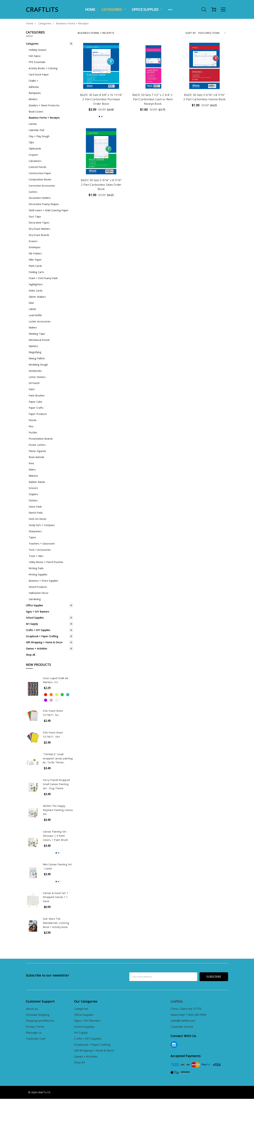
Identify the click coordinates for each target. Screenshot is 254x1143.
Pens (31, 463)
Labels (32, 309)
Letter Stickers (37, 377)
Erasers (33, 241)
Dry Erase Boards (39, 235)
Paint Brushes (37, 395)
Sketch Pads (36, 512)
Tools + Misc (36, 556)
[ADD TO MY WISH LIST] (118, 60)
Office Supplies (145, 9)
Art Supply (32, 623)
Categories (112, 9)
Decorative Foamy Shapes (44, 204)
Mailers (33, 327)
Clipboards (35, 148)
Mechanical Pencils (39, 340)
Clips (31, 142)
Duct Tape (35, 216)
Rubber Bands (37, 482)
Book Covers (36, 111)
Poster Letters (37, 444)
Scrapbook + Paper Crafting (42, 636)
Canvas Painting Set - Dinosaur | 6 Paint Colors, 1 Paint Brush (55, 836)
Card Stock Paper (39, 74)
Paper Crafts (36, 407)
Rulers (32, 469)
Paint (32, 389)
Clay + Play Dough (39, 136)
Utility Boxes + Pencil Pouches (46, 562)
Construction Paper (40, 173)
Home (90, 9)
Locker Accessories (40, 321)
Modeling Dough (38, 364)
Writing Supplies (38, 574)
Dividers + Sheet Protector (44, 105)
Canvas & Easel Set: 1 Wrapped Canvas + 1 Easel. (55, 897)
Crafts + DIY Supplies (38, 630)
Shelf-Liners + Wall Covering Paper (48, 210)
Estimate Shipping (37, 1015)
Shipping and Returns (40, 1021)
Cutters (33, 191)
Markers (33, 346)
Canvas (33, 123)
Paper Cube (35, 401)
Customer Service (182, 1027)
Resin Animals (36, 457)
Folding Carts (36, 272)
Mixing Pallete (37, 358)
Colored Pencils (37, 167)
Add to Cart (101, 81)
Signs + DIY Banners (37, 611)
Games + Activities (36, 648)
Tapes (32, 537)
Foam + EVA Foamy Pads (43, 278)
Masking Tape (37, 333)
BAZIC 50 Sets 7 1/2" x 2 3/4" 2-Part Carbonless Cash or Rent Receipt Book (152, 99)
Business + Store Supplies (43, 580)
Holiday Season (37, 49)
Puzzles (33, 432)
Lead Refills (35, 315)
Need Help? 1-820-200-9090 (188, 1015)
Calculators (35, 161)
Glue (31, 302)
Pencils (32, 420)
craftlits (177, 1001)
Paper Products (38, 414)
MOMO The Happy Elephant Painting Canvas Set (58, 810)
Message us (33, 1032)
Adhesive (34, 87)
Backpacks (35, 93)
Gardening (35, 599)
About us (32, 1009)
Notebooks (35, 370)
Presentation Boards (41, 438)
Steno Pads (35, 506)
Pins (31, 426)
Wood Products (38, 586)
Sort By (190, 33)
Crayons (33, 154)
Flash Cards (35, 265)
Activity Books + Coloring (43, 68)
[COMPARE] (118, 54)
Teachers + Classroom (42, 543)
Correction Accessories (42, 185)
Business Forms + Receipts (44, 117)
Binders (33, 99)
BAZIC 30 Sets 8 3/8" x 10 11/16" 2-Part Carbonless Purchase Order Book (101, 99)
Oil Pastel (34, 383)
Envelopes (34, 247)
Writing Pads (36, 568)
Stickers (33, 500)
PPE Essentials (37, 62)
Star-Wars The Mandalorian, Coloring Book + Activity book (56, 923)
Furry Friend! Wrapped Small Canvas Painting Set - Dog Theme (56, 784)
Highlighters (36, 284)
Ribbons (33, 475)
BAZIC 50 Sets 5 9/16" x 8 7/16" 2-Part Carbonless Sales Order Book (101, 184)
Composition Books (40, 179)
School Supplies (35, 617)
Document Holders (40, 198)
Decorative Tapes (39, 222)
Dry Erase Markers (39, 228)
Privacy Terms (35, 1027)
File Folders (35, 253)
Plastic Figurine (37, 451)
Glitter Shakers (37, 296)
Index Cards (36, 290)
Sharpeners (35, 531)
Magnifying (35, 352)
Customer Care (35, 1038)
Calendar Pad (36, 130)
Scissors (33, 488)
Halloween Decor (39, 593)
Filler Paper (35, 259)
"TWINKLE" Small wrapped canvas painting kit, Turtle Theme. (58, 758)
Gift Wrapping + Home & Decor (44, 642)
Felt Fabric (35, 56)
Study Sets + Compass (42, 525)
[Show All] (170, 9)
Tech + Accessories (40, 549)
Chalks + (33, 80)
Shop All (30, 654)
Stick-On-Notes (37, 519)
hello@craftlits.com (183, 1021)
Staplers (33, 494)
